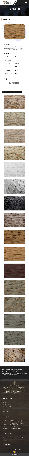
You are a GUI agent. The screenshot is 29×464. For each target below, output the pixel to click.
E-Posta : (5, 428)
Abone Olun (7, 444)
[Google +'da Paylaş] (15, 83)
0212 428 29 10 (14, 426)
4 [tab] (18, 377)
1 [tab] (11, 377)
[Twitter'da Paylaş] (13, 83)
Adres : (5, 420)
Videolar (6, 410)
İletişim (6, 402)
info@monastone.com (15, 428)
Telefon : (5, 424)
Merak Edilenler (8, 408)
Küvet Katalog (7, 406)
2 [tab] (13, 377)
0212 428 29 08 (14, 425)
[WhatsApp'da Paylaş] (18, 83)
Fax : (4, 426)
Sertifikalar (7, 411)
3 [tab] (15, 377)
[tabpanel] (14, 372)
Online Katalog (7, 404)
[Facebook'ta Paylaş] (10, 83)
